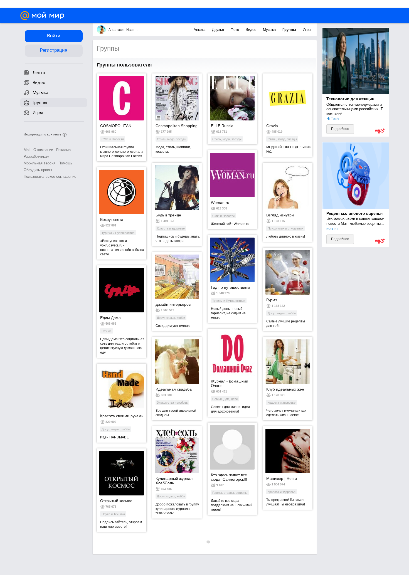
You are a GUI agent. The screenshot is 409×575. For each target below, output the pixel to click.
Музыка (270, 30)
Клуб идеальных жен (285, 389)
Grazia (272, 126)
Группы (289, 30)
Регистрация (53, 50)
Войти (53, 35)
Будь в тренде (168, 215)
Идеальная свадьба (174, 389)
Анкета (200, 30)
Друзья (218, 30)
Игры (307, 30)
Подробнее (340, 129)
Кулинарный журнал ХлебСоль (174, 480)
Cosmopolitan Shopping (177, 126)
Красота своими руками (122, 416)
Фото (235, 30)
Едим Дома (110, 317)
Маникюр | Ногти (281, 478)
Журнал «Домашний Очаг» (229, 383)
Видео (251, 30)
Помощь (65, 163)
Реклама (63, 150)
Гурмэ (271, 300)
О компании (43, 150)
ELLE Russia (222, 126)
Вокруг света (111, 219)
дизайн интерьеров (173, 304)
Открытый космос (116, 501)
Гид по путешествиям (230, 287)
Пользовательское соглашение (50, 176)
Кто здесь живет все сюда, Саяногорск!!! (229, 477)
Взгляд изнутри (280, 215)
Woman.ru (220, 202)
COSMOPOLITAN (115, 126)
